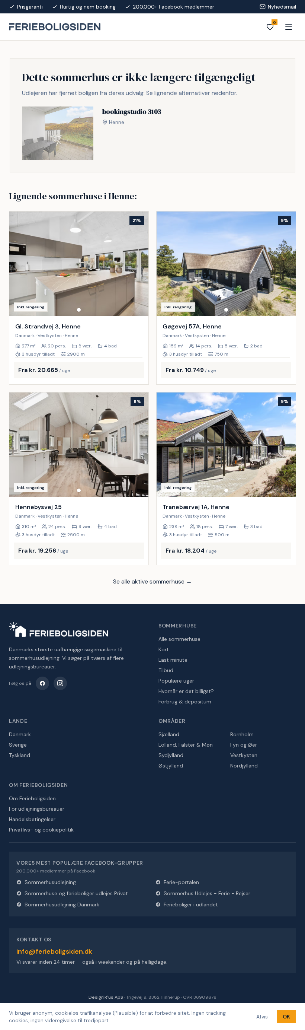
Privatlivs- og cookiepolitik (41, 829)
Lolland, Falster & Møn (185, 744)
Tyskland (19, 755)
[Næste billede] (139, 264)
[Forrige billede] (18, 264)
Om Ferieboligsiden (32, 798)
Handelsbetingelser (32, 819)
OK (286, 1016)
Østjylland (170, 765)
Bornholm (242, 734)
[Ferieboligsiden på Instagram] (60, 683)
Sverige (18, 744)
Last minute (172, 660)
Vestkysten (243, 755)
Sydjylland (170, 755)
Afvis (262, 1016)
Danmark (20, 734)
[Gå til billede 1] (79, 310)
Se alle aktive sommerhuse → (152, 581)
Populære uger (176, 680)
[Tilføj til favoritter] (138, 306)
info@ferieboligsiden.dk (54, 951)
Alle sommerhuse (179, 639)
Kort (163, 649)
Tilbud (165, 670)
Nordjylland (244, 765)
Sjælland (168, 734)
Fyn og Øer (243, 744)
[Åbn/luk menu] (288, 26)
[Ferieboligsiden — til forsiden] (58, 629)
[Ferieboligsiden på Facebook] (42, 683)
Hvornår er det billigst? (186, 691)
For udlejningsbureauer (36, 808)
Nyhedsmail (282, 6)
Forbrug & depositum (184, 701)
